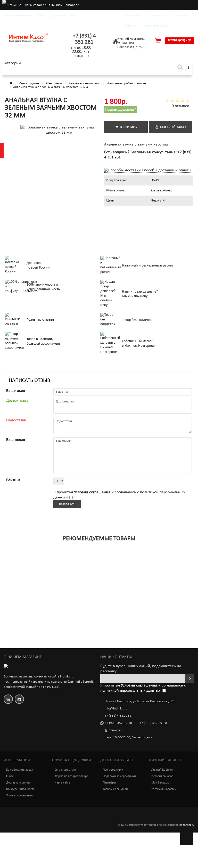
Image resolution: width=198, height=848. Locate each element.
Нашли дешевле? (120, 110)
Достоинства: (17, 401)
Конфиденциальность (20, 789)
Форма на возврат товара (71, 776)
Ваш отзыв (15, 440)
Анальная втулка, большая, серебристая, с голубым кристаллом (64, 566)
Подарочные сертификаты (120, 776)
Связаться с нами (66, 769)
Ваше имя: (15, 391)
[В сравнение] (110, 559)
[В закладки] (98, 559)
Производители (113, 769)
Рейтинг (13, 480)
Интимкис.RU (187, 824)
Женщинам (54, 83)
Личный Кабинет (162, 769)
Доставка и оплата (63, 15)
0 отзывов (180, 106)
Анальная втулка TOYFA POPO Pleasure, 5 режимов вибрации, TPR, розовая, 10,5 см (81, 600)
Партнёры (109, 782)
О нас (41, 15)
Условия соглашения (19, 795)
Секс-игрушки (29, 83)
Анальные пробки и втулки (126, 83)
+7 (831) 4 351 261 (84, 39)
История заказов (162, 776)
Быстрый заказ (172, 127)
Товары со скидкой (115, 789)
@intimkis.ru (113, 730)
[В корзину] (87, 559)
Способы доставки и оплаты (166, 170)
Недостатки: (16, 420)
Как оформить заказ (18, 15)
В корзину (127, 127)
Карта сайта (62, 782)
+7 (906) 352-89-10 (118, 723)
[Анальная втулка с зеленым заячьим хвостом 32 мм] (32, 151)
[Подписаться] (189, 678)
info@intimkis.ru (116, 708)
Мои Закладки (160, 782)
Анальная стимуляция (84, 83)
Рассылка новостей (163, 789)
